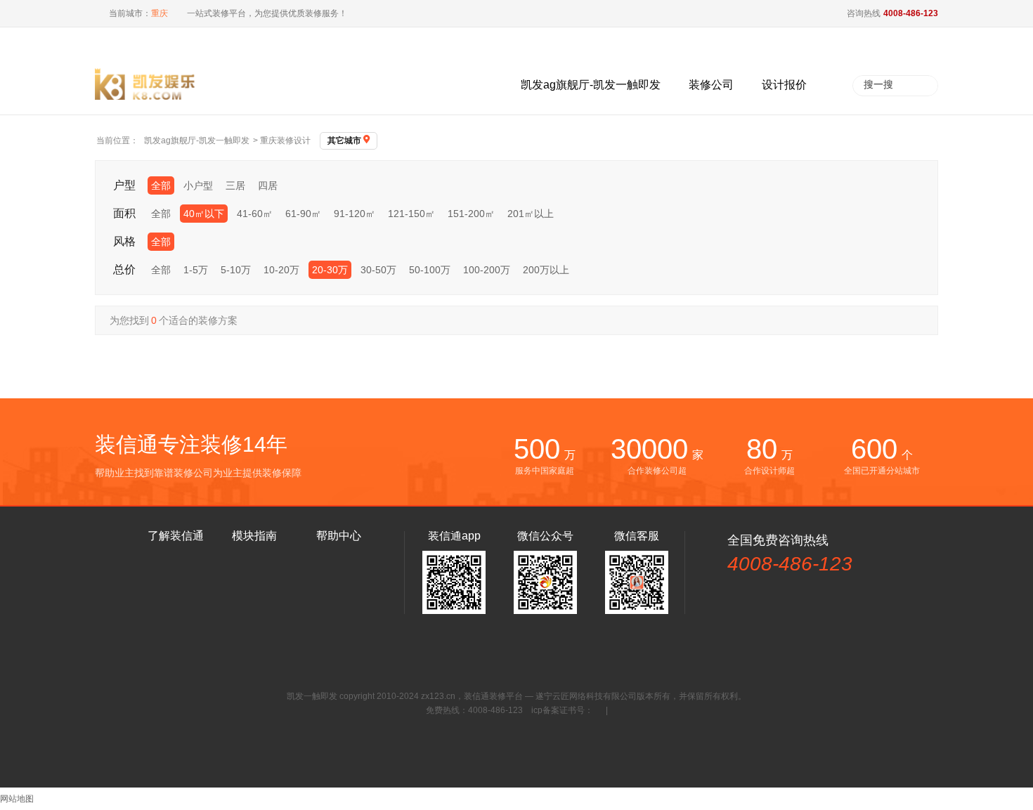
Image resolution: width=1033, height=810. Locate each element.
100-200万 (486, 269)
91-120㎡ (354, 213)
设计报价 (784, 85)
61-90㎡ (303, 213)
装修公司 (711, 85)
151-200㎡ (471, 213)
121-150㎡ (411, 213)
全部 (161, 185)
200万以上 (546, 269)
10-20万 (281, 269)
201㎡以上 (530, 213)
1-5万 (195, 269)
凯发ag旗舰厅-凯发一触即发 (591, 85)
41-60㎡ (255, 213)
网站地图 (17, 799)
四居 (268, 185)
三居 (235, 185)
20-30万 (330, 269)
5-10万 (236, 269)
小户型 (198, 185)
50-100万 (429, 269)
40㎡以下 (203, 213)
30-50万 (378, 269)
